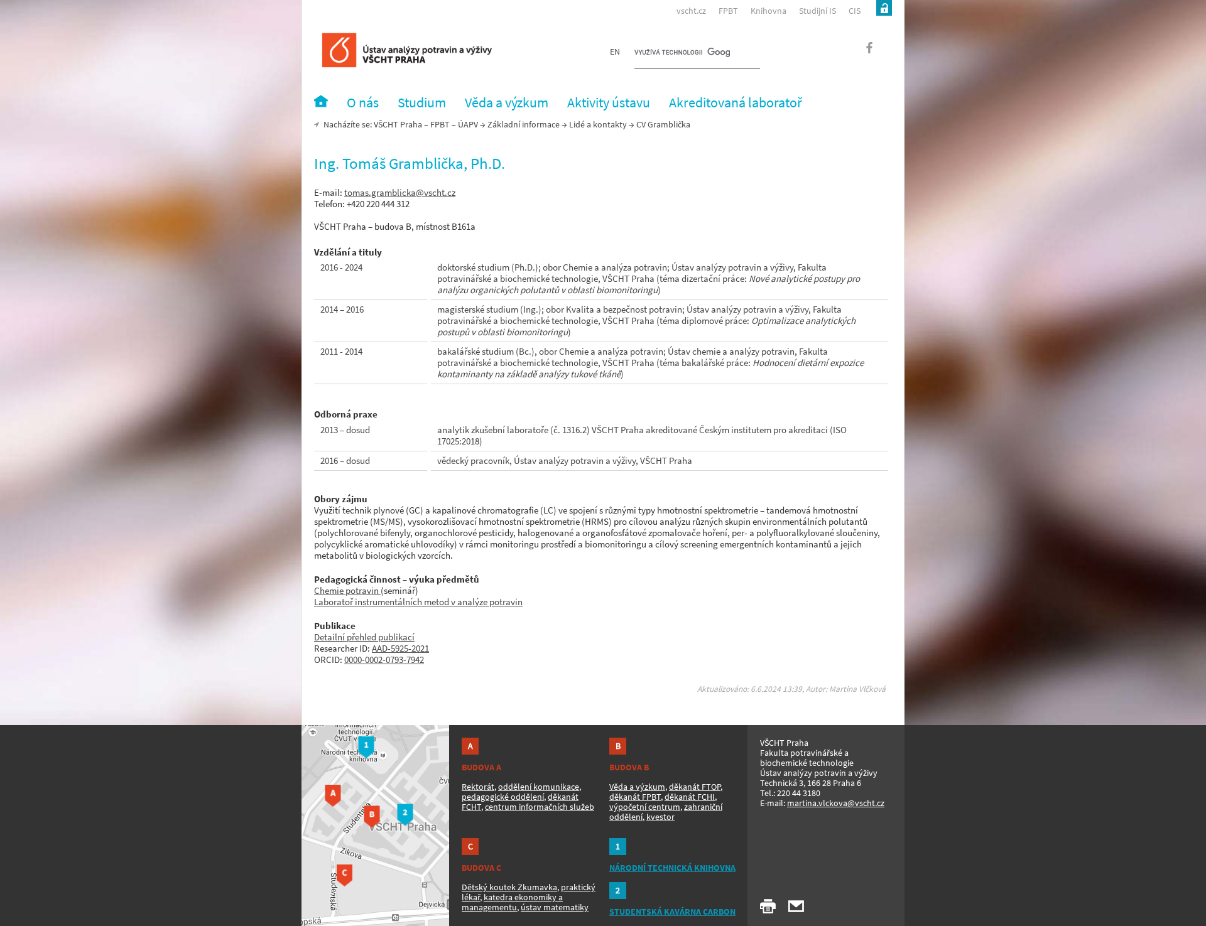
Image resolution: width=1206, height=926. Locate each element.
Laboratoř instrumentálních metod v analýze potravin (418, 602)
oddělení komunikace (538, 786)
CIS (855, 10)
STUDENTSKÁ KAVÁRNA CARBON (672, 911)
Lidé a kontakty (598, 124)
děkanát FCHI (690, 796)
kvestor (660, 816)
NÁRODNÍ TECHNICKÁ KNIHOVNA (672, 867)
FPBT (728, 10)
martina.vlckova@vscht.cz (835, 803)
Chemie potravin (347, 590)
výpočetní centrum (644, 806)
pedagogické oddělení (503, 796)
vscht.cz (691, 10)
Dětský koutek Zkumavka (509, 887)
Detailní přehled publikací (364, 637)
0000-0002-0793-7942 (384, 659)
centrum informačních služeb (539, 806)
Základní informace (523, 124)
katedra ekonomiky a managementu (512, 902)
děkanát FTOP (694, 786)
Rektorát (478, 786)
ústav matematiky (555, 907)
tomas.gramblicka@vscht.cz (399, 192)
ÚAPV (468, 124)
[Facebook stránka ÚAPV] (862, 51)
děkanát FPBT (635, 796)
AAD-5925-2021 (400, 648)
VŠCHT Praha (398, 124)
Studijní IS (817, 10)
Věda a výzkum (637, 786)
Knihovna (768, 10)
